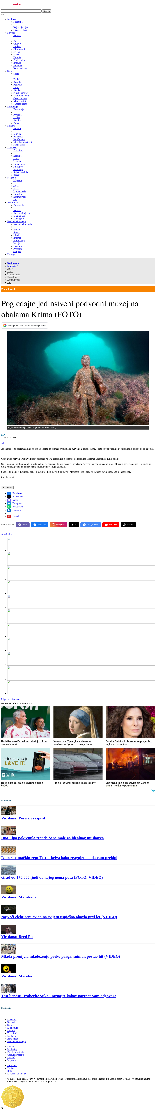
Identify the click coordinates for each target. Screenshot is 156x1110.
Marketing (12, 1049)
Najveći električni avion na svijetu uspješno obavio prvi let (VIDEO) (59, 917)
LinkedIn (16, 510)
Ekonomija (12, 106)
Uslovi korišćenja (15, 1054)
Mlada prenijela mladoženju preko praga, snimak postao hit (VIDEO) (60, 956)
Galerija (8, 534)
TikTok (130, 525)
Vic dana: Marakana (18, 897)
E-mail (15, 516)
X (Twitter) (17, 496)
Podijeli (8, 487)
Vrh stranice (10, 1014)
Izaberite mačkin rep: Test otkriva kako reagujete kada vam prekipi (59, 857)
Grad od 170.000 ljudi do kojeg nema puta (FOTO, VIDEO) (52, 877)
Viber (15, 500)
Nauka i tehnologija (16, 221)
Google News (92, 525)
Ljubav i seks (13, 274)
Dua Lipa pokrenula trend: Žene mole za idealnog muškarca (52, 838)
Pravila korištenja (15, 1052)
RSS (9, 1071)
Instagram (60, 525)
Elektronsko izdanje (16, 1073)
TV (9, 282)
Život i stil (12, 147)
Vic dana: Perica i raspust (23, 818)
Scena (10, 271)
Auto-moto (12, 202)
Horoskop (12, 277)
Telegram (16, 503)
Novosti (11, 32)
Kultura (11, 125)
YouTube (113, 525)
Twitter (10, 1068)
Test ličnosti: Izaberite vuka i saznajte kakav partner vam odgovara (58, 996)
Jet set (10, 268)
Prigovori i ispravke (10, 699)
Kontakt (11, 1046)
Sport (9, 71)
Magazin (11, 177)
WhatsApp (17, 506)
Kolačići (11, 1057)
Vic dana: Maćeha (16, 976)
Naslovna (11, 19)
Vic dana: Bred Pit (17, 936)
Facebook (17, 493)
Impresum (12, 1060)
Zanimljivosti (13, 279)
